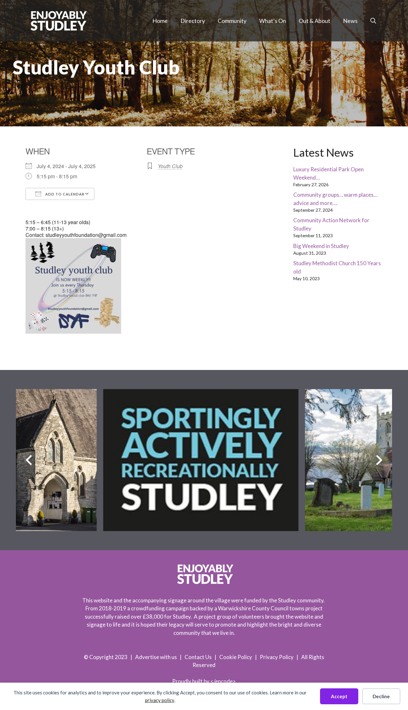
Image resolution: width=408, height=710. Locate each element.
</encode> (223, 681)
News (350, 20)
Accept (339, 696)
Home (160, 20)
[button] (373, 20)
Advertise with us (156, 657)
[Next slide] (379, 460)
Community (232, 20)
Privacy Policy (277, 657)
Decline (381, 696)
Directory (192, 20)
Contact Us (198, 657)
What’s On (272, 20)
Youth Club (170, 166)
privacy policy (159, 700)
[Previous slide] (29, 460)
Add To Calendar (64, 194)
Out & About (314, 20)
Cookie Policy (235, 657)
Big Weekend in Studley (321, 246)
